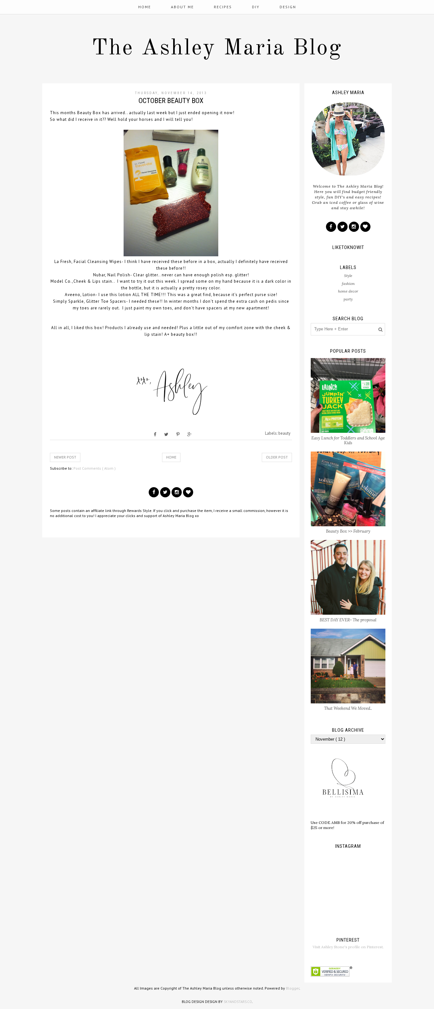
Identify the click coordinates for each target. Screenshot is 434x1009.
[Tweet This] (166, 434)
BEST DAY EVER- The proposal (348, 620)
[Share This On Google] (189, 434)
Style (348, 275)
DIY (256, 6)
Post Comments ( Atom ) (94, 468)
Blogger (292, 988)
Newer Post (65, 457)
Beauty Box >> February (348, 531)
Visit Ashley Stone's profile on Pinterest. (348, 946)
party (348, 299)
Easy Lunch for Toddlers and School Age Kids (348, 440)
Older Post (277, 457)
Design (288, 6)
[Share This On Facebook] (155, 434)
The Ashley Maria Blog (217, 49)
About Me (182, 6)
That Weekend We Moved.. (348, 708)
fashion (348, 283)
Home (144, 6)
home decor (348, 291)
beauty (284, 433)
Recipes (223, 6)
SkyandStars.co (238, 1001)
